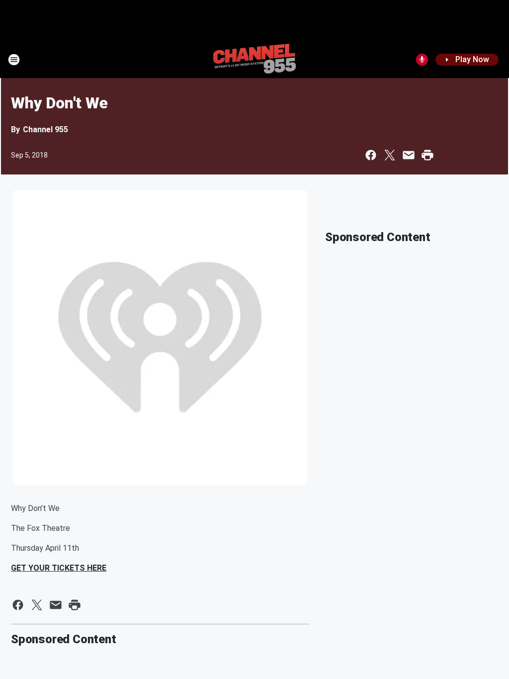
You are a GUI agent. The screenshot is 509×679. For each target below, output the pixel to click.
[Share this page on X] (390, 155)
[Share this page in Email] (409, 155)
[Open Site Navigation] (14, 60)
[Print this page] (427, 155)
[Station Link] (254, 60)
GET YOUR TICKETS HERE (58, 568)
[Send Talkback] (422, 60)
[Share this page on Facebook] (371, 155)
